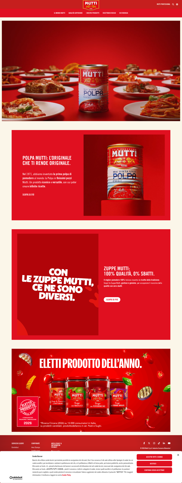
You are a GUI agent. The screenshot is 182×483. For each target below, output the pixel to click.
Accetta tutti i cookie (154, 457)
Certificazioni (35, 451)
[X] (149, 443)
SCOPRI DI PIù (28, 194)
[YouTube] (169, 443)
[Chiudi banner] (178, 455)
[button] (59, 13)
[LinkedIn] (164, 443)
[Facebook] (144, 443)
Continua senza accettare (154, 470)
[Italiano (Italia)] (177, 4)
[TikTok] (159, 443)
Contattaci (15, 447)
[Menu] (42, 4)
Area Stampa (35, 447)
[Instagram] (154, 443)
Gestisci (153, 463)
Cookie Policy (66, 475)
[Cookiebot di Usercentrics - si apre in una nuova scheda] (16, 478)
